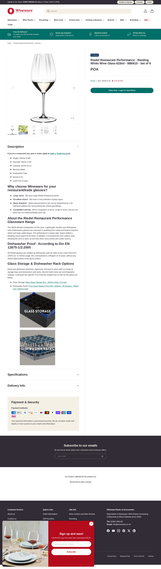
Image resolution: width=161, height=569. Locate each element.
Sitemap (150, 556)
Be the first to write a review (80, 482)
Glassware (12, 20)
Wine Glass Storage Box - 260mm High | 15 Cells (46, 282)
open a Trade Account (60, 153)
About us (11, 514)
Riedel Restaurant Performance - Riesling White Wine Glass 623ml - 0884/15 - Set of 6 (28, 43)
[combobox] (87, 11)
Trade (149, 2)
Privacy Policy (111, 556)
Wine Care (58, 20)
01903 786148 (116, 522)
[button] (152, 11)
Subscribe (71, 552)
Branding (134, 20)
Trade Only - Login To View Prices (122, 90)
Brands (111, 20)
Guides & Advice (125, 2)
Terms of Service (139, 556)
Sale (146, 20)
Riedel (93, 81)
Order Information (50, 514)
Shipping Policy (125, 556)
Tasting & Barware (93, 20)
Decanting (43, 20)
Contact (139, 2)
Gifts (122, 20)
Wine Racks (28, 20)
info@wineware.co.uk (122, 524)
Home (9, 43)
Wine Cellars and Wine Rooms (82, 514)
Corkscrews (74, 20)
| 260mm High (22, 289)
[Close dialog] (91, 524)
